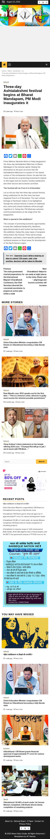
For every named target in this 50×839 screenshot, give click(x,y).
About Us (9, 821)
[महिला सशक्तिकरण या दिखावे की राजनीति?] (25, 633)
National (6, 82)
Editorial (6, 651)
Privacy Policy (25, 824)
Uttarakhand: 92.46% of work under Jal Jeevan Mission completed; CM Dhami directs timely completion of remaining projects (24, 522)
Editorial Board (20, 821)
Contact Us (39, 821)
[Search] (46, 64)
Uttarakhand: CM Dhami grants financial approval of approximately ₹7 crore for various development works (23, 754)
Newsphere (19, 836)
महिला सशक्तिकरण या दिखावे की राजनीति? (16, 504)
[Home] (4, 64)
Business (6, 748)
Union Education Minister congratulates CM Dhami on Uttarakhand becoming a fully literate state (24, 344)
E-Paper (30, 821)
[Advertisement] (25, 44)
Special (5, 799)
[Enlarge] (44, 544)
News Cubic (19, 111)
